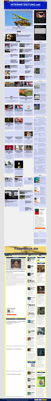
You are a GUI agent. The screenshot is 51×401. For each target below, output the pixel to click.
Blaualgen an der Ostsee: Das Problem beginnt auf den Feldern (28, 191)
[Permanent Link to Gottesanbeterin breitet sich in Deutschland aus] (19, 18)
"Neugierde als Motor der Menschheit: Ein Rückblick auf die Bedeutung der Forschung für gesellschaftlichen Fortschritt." (43, 70)
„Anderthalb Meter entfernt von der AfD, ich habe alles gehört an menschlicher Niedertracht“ (28, 50)
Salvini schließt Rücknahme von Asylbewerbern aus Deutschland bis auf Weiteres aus (14, 66)
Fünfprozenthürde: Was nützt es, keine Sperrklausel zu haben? (19, 123)
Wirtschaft (11, 8)
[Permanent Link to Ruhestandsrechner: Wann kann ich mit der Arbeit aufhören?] (28, 107)
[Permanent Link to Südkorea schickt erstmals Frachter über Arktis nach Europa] (19, 164)
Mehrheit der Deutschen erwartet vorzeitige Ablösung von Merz (14, 55)
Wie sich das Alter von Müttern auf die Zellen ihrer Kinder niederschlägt (28, 202)
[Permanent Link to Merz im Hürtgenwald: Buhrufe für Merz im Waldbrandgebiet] (22, 71)
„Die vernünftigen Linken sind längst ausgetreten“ (13, 71)
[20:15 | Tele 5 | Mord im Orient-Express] (36, 141)
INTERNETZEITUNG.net (25, 4)
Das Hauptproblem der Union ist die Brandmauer (28, 44)
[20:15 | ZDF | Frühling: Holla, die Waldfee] (36, 160)
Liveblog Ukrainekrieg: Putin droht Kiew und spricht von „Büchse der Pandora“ (14, 77)
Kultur (16, 8)
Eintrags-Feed (35, 234)
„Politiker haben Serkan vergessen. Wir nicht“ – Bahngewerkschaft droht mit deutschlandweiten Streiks (14, 61)
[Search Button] (46, 8)
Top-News (5, 8)
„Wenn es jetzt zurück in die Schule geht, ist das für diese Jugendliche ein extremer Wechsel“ (14, 45)
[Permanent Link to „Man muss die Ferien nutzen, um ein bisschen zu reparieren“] (7, 50)
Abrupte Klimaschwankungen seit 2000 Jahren (42, 188)
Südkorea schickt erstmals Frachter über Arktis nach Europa (19, 169)
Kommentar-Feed (36, 235)
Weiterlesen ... (19, 31)
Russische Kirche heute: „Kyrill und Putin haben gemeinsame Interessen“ (28, 138)
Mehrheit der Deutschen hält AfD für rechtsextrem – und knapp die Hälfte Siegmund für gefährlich (28, 55)
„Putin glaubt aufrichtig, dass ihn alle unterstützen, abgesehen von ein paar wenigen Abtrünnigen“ (23, 36)
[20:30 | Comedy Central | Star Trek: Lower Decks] (36, 152)
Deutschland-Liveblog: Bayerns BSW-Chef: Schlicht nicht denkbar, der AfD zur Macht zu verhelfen (9, 152)
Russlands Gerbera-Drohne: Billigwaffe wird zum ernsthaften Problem (28, 196)
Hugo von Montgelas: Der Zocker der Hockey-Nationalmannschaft (28, 85)
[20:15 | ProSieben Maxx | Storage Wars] (36, 122)
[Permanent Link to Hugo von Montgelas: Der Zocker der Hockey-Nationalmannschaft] (19, 107)
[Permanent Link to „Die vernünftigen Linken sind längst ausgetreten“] (7, 72)
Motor (23, 8)
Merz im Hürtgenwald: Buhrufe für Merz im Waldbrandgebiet (28, 71)
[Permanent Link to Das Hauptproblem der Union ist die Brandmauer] (22, 45)
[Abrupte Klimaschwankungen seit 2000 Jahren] (37, 192)
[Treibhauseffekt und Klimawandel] (37, 202)
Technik (21, 8)
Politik (8, 8)
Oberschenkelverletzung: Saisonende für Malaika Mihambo (19, 85)
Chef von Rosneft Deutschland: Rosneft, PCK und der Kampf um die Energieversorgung (28, 124)
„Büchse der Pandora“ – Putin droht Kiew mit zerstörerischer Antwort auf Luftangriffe (29, 66)
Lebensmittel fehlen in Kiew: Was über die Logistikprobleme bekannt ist (11, 201)
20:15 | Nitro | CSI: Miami (41, 143)
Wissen (29, 8)
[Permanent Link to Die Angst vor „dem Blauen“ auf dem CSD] (22, 78)
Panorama (27, 8)
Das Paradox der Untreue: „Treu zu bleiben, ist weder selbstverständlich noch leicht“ (28, 151)
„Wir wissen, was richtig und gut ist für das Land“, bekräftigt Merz (28, 61)
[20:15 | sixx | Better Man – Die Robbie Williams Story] (36, 130)
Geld (18, 8)
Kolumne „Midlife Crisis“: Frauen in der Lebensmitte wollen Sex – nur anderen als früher (9, 167)
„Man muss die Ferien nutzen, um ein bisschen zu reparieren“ (13, 50)
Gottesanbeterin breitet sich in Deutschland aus (19, 27)
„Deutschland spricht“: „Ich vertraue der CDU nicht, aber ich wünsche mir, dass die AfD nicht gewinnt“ (9, 124)
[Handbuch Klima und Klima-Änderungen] (37, 182)
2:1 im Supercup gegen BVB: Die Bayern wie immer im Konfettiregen (9, 138)
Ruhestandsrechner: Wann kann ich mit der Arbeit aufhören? (28, 110)
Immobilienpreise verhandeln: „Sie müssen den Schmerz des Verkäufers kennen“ (19, 151)
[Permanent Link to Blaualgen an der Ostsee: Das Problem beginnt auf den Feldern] (22, 192)
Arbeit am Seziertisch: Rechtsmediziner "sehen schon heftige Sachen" (43, 95)
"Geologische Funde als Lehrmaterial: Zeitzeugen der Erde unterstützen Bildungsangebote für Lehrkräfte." (43, 46)
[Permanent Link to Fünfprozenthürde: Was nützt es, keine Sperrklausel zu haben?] (19, 120)
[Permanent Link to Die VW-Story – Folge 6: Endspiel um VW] (26, 179)
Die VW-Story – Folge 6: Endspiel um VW (30, 179)
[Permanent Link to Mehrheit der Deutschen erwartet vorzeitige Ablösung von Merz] (7, 56)
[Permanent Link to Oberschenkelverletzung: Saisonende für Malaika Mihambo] (9, 107)
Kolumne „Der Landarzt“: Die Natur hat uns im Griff (11, 98)
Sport (14, 8)
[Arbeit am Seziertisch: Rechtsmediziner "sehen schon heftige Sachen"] (37, 99)
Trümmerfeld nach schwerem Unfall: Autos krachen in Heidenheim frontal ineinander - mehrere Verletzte (43, 106)
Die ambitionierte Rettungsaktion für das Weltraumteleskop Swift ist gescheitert (28, 208)
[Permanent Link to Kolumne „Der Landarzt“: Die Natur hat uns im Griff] (11, 92)
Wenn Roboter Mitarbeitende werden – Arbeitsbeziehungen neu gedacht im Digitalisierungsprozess (39, 40)
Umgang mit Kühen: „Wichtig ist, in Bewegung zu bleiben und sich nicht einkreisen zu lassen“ (9, 85)
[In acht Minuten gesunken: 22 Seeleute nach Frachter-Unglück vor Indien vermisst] (37, 88)
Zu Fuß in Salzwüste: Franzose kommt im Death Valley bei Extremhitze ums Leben (19, 138)
